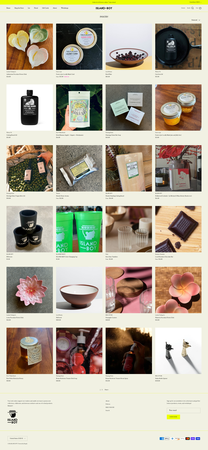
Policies (108, 404)
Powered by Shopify (22, 443)
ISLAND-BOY (14, 443)
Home (8, 8)
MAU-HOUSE (110, 407)
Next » (107, 390)
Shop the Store (19, 8)
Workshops (64, 8)
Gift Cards (45, 8)
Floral (36, 8)
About (55, 8)
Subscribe (173, 417)
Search (108, 410)
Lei (29, 8)
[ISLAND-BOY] (104, 8)
